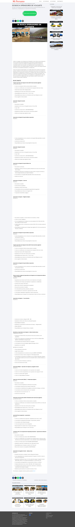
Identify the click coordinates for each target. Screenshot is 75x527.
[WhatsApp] (18, 21)
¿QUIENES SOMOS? (48, 513)
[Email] (23, 21)
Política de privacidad (49, 515)
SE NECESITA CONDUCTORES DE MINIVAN (40, 480)
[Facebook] (13, 21)
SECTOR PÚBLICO (53, 1)
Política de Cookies (49, 516)
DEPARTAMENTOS (60, 1)
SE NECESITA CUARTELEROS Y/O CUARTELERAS (20, 480)
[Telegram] (20, 21)
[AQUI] (34, 471)
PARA (40, 1)
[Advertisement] (29, 52)
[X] (16, 21)
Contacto (47, 514)
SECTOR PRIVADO (46, 1)
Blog (46, 517)
